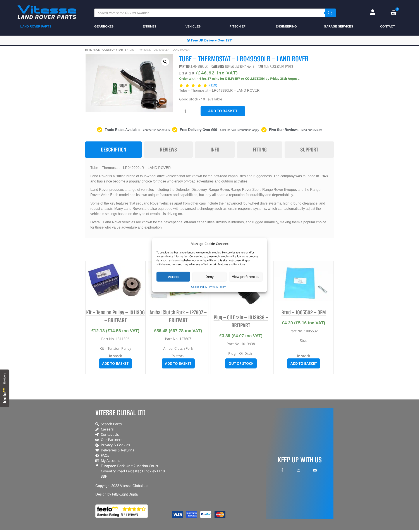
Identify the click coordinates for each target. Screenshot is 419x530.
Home (88, 49)
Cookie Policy (199, 286)
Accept (173, 276)
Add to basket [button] (115, 363)
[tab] (113, 149)
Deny (210, 276)
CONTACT (387, 26)
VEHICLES (193, 26)
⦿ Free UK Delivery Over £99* (209, 40)
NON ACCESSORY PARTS (110, 49)
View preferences (245, 276)
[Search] (330, 13)
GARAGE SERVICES (338, 26)
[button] (165, 62)
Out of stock (240, 363)
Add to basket (222, 111)
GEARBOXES (103, 26)
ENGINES (149, 26)
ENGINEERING (286, 26)
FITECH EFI (238, 26)
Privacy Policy (217, 286)
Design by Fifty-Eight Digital (117, 494)
